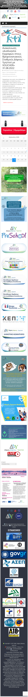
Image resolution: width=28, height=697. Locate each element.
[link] (26, 2)
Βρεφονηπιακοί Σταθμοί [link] (12, 70)
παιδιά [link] (6, 74)
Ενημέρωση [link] (9, 76)
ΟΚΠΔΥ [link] (5, 70)
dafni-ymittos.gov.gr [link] (14, 687)
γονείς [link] (9, 74)
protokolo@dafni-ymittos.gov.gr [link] (18, 7)
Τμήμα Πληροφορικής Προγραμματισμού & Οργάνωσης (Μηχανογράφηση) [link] (14, 654)
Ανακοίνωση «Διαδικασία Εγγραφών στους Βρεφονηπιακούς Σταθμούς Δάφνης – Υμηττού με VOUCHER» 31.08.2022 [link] (13, 58)
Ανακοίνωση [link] (14, 76)
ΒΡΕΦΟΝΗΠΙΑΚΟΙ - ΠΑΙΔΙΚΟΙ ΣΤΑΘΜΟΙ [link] (11, 45)
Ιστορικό (3, 462)
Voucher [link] (19, 70)
